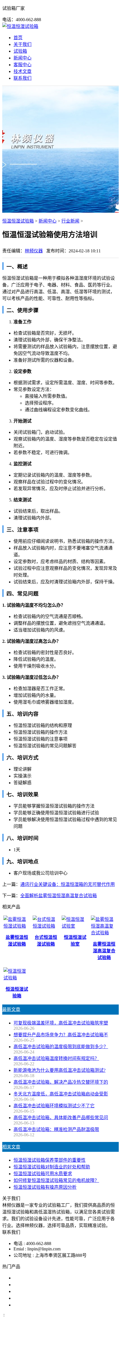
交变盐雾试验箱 (29, 1284)
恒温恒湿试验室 (29, 1305)
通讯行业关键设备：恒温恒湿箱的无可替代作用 (67, 884)
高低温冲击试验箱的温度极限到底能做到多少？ (61, 1046)
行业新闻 (70, 221)
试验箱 (20, 51)
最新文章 (11, 1009)
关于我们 (23, 44)
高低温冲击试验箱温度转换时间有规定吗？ (56, 1058)
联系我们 (23, 78)
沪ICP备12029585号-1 (80, 1350)
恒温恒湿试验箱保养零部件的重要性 (50, 1160)
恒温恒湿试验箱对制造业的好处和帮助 (52, 1166)
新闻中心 (23, 57)
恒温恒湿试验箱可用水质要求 (43, 1173)
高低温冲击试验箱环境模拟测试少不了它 (54, 1105)
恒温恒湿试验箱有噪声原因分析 (45, 1187)
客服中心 (23, 64)
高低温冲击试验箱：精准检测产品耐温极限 (56, 1129)
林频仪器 (34, 250)
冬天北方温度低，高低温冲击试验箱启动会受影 (61, 1094)
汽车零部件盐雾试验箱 (36, 1298)
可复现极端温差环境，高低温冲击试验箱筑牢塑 (61, 1023)
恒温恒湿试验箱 (18, 221)
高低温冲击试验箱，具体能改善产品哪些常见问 (61, 1117)
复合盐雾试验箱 (29, 1291)
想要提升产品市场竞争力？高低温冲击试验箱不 (61, 1034)
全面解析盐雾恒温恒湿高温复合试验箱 (58, 895)
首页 (18, 37)
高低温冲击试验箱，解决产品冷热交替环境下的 (61, 1082)
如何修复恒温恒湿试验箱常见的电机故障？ (56, 1180)
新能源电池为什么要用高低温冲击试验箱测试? (60, 1070)
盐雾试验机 (25, 1277)
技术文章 (23, 71)
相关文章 (11, 1146)
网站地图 (30, 1350)
